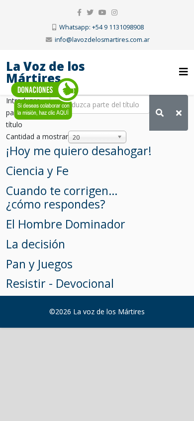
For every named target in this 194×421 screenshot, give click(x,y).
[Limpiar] (179, 113)
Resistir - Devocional (60, 283)
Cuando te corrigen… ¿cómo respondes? (62, 197)
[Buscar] (159, 113)
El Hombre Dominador (65, 224)
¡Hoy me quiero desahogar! (79, 151)
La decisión (35, 244)
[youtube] (102, 12)
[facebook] (79, 12)
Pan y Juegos (39, 264)
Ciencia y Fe (37, 171)
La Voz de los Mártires (45, 72)
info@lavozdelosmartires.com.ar (102, 39)
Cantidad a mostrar (37, 136)
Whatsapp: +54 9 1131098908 (101, 27)
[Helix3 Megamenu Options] (183, 71)
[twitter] (90, 12)
